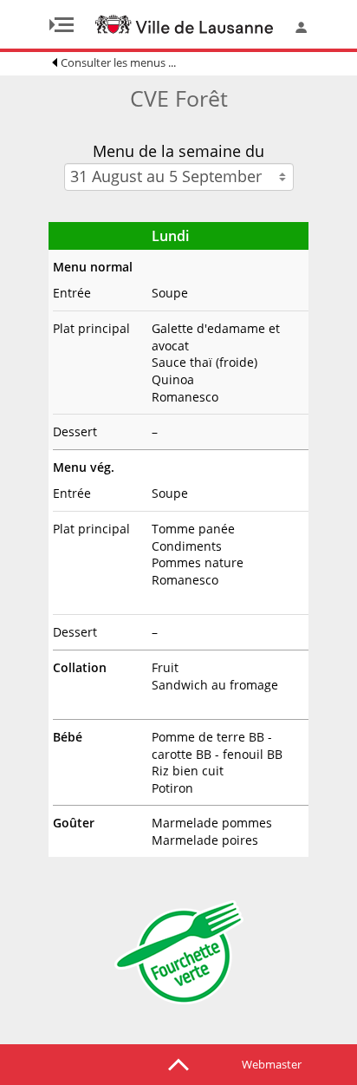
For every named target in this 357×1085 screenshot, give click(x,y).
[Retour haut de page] (178, 1063)
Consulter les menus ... (118, 62)
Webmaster (272, 1064)
